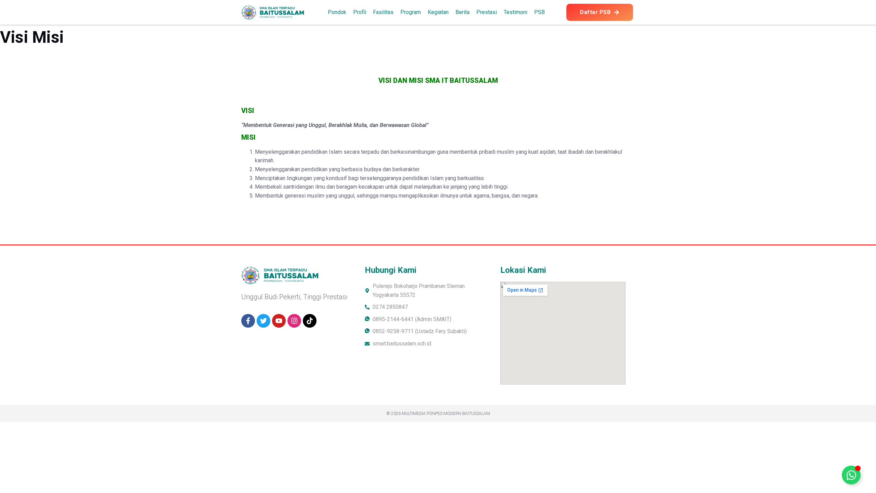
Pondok (337, 12)
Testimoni (515, 12)
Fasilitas (383, 12)
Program (410, 12)
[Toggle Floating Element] (851, 475)
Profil (359, 12)
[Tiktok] (310, 321)
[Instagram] (294, 321)
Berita (462, 12)
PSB (539, 12)
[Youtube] (279, 321)
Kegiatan (438, 12)
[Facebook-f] (248, 321)
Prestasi (486, 12)
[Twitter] (263, 321)
